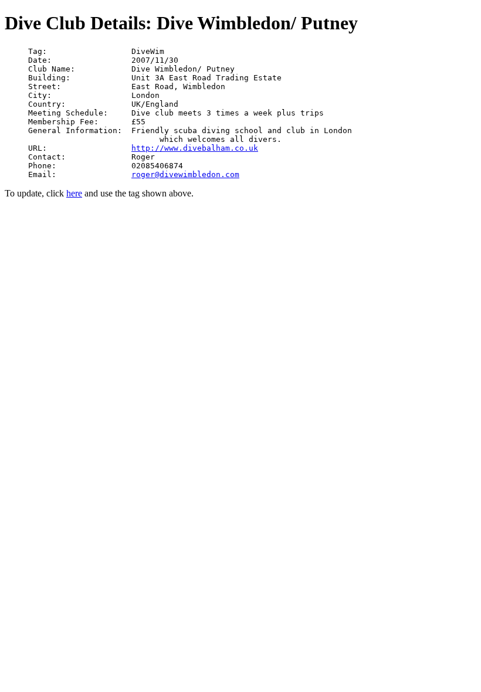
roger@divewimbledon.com (185, 174)
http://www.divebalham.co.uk (194, 148)
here (74, 193)
